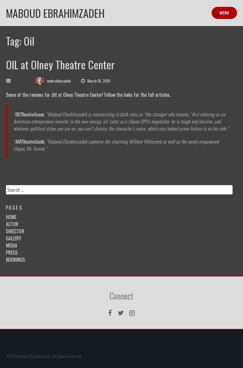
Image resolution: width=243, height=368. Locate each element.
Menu (224, 13)
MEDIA (11, 245)
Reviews (19, 81)
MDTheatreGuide (29, 141)
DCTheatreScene (29, 114)
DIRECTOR (15, 231)
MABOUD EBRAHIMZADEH (55, 13)
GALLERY (13, 238)
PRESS (11, 252)
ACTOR (12, 224)
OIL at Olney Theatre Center (60, 64)
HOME (11, 217)
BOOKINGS (15, 259)
